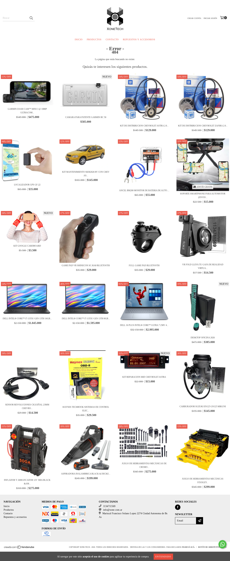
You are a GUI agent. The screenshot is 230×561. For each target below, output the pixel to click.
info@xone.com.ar (112, 509)
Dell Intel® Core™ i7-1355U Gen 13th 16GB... (27, 318)
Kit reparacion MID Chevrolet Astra (144, 377)
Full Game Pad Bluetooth (144, 265)
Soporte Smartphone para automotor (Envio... (202, 195)
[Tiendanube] (19, 548)
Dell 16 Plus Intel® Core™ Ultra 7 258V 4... (144, 325)
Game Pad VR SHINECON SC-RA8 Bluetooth (86, 265)
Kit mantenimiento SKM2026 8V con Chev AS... (85, 174)
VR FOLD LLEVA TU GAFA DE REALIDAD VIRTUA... (202, 266)
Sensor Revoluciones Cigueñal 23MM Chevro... (27, 406)
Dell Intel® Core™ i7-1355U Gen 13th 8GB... (86, 318)
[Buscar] (31, 18)
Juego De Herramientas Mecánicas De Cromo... (144, 465)
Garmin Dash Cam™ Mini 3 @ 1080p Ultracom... (27, 111)
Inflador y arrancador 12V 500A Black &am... (27, 482)
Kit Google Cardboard (27, 246)
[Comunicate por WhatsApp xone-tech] (222, 544)
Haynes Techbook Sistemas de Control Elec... (86, 409)
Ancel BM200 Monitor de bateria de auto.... (144, 190)
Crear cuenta (194, 18)
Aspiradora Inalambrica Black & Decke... (85, 474)
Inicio (79, 39)
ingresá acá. (188, 547)
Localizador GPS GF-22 (27, 184)
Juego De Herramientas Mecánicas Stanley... (202, 481)
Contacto (112, 39)
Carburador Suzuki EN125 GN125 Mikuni (203, 406)
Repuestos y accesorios (139, 39)
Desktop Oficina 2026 (203, 337)
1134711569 (109, 506)
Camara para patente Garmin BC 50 (85, 117)
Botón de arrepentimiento (212, 547)
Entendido (163, 556)
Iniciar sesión (210, 18)
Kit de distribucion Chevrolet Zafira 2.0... (202, 125)
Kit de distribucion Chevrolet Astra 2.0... (144, 125)
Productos (94, 39)
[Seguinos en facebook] (177, 507)
